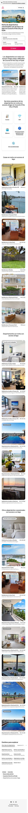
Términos (16, 806)
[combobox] (13, 39)
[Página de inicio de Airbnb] (3, 7)
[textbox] (7, 44)
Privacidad (10, 806)
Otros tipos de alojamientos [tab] (8, 745)
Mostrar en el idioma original (18, 3)
